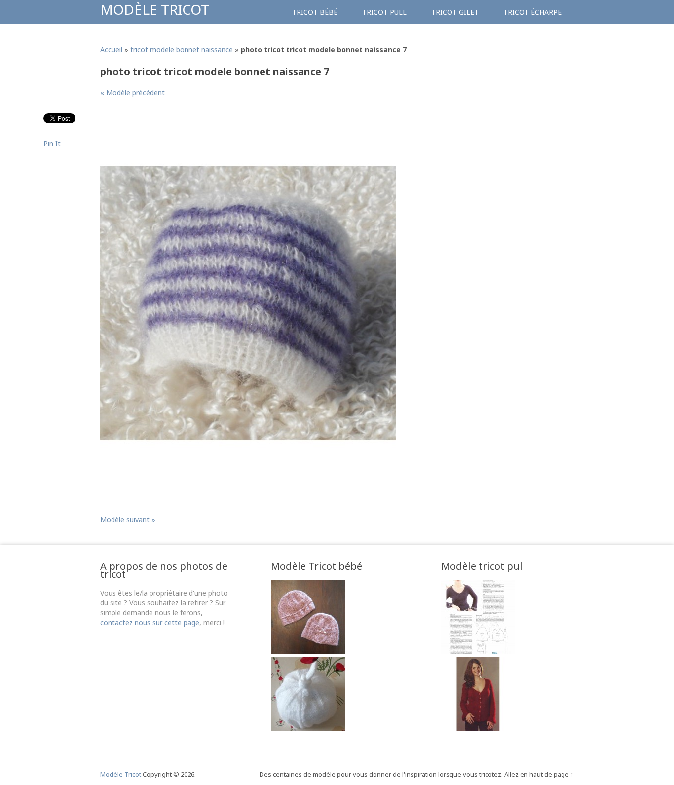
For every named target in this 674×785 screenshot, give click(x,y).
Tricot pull (384, 12)
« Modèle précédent (132, 92)
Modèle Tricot (154, 9)
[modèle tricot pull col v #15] (478, 728)
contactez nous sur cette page (149, 622)
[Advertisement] (279, 130)
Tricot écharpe (532, 12)
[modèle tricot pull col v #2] (478, 651)
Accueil (111, 49)
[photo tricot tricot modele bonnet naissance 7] (248, 448)
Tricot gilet (455, 12)
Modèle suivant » (127, 519)
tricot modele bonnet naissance (181, 49)
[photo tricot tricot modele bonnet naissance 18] (308, 651)
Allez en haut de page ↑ (539, 774)
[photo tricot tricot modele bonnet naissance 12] (308, 728)
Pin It (52, 143)
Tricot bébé (314, 12)
